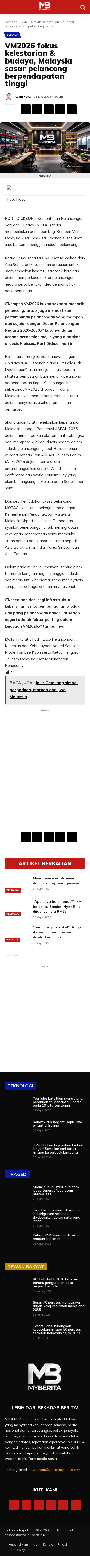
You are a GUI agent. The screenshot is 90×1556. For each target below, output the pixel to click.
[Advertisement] (45, 760)
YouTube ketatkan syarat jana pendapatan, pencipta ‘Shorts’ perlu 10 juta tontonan (58, 1102)
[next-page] (16, 952)
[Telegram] (72, 109)
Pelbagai (13, 890)
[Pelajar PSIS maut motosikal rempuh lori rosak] (17, 1241)
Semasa (11, 22)
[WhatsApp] (49, 109)
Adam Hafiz (23, 96)
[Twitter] (37, 109)
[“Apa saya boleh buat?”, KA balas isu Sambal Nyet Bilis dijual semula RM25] (17, 907)
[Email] (60, 109)
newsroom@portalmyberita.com (55, 1469)
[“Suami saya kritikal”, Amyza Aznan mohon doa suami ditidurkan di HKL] (17, 933)
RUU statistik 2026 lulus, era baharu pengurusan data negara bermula (56, 1282)
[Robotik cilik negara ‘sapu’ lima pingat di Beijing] (17, 1128)
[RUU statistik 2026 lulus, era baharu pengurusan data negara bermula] (17, 1285)
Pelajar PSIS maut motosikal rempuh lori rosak (55, 1237)
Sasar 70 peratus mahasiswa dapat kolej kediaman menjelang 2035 (59, 1306)
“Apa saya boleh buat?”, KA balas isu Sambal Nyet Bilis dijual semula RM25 (57, 906)
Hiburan (12, 939)
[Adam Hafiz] (9, 96)
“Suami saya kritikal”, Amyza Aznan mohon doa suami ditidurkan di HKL (58, 932)
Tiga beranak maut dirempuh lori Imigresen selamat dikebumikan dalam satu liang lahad (56, 1215)
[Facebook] (26, 109)
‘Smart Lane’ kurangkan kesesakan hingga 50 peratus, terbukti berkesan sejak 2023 (57, 1329)
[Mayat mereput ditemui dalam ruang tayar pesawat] (17, 884)
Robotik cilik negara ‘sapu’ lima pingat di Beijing (57, 1123)
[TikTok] (51, 1505)
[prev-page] (8, 952)
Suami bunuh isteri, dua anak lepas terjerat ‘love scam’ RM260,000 (56, 1190)
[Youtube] (75, 1505)
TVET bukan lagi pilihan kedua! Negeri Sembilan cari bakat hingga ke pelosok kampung (58, 1149)
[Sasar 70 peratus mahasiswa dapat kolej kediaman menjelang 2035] (17, 1309)
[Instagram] (27, 1505)
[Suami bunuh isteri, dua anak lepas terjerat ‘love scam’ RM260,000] (17, 1193)
